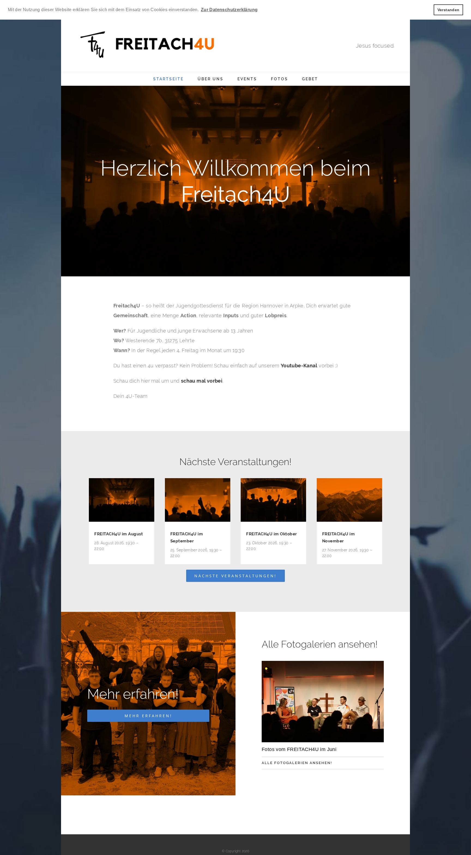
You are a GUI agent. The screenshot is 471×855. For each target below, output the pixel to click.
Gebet (310, 79)
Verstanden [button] (448, 10)
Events (247, 79)
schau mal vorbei (201, 381)
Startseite (168, 79)
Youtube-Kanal (299, 365)
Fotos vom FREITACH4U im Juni (299, 749)
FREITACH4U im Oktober (271, 534)
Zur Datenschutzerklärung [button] (229, 9)
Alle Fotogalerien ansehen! (297, 763)
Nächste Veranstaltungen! (235, 575)
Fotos (279, 79)
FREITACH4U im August (118, 534)
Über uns (211, 79)
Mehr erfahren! (148, 715)
